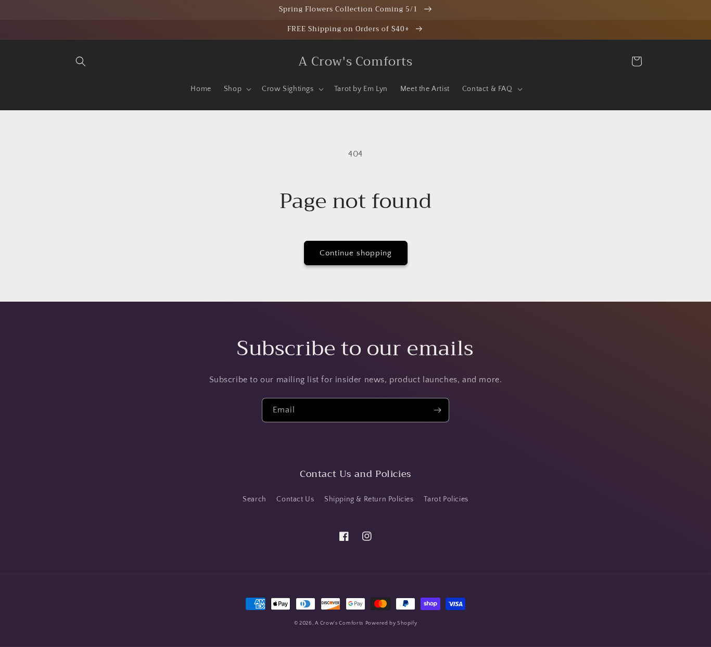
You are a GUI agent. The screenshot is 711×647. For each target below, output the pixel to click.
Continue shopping (356, 253)
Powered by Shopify (391, 623)
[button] (80, 61)
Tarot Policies (446, 499)
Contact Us (295, 499)
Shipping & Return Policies (369, 499)
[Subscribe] (437, 410)
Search (254, 499)
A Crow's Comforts (339, 623)
